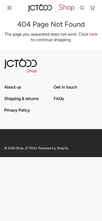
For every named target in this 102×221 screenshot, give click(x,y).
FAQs (59, 98)
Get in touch (65, 87)
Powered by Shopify (53, 148)
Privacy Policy (17, 110)
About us (12, 87)
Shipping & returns (21, 98)
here (93, 34)
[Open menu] (9, 8)
